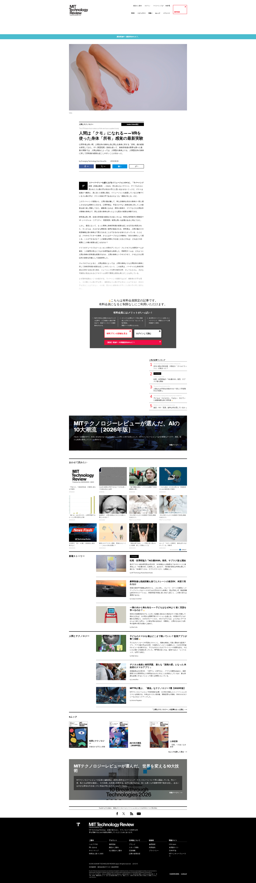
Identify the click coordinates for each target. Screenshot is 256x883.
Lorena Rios (135, 679)
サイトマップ (94, 850)
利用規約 (152, 847)
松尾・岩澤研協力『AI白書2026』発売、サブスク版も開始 (169, 377)
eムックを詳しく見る (176, 752)
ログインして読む (143, 333)
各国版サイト (174, 847)
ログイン (147, 6)
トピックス (142, 13)
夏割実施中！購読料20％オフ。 (128, 37)
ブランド (132, 844)
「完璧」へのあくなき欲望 (178, 744)
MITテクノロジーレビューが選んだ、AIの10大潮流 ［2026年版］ (127, 426)
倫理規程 (152, 844)
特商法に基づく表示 (96, 853)
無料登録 (177, 12)
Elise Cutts (134, 627)
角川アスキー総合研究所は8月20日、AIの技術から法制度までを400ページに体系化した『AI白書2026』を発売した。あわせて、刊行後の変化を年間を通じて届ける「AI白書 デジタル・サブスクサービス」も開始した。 (158, 566)
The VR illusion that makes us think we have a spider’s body (99, 128)
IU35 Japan (172, 844)
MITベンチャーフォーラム (177, 855)
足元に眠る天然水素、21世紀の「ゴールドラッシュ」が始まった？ (170, 366)
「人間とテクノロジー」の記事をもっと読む (168, 709)
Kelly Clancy (135, 656)
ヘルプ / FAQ (93, 844)
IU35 (132, 13)
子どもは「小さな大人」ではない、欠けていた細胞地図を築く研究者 (170, 398)
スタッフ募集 (134, 847)
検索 (167, 6)
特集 (150, 13)
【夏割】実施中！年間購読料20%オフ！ (120, 342)
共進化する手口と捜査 (97, 744)
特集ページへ (174, 445)
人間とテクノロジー (86, 124)
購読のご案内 (137, 6)
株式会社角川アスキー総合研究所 (108, 867)
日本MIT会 (172, 850)
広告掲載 (132, 850)
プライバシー (154, 850)
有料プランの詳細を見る (116, 333)
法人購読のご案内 (115, 850)
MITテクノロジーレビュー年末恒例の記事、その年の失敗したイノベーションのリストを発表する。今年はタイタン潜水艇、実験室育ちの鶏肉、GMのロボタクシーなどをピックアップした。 (158, 694)
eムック (157, 13)
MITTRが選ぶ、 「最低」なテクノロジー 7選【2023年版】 (158, 688)
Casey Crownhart (137, 599)
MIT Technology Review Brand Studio (142, 573)
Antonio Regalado (137, 700)
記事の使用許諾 (134, 853)
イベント (166, 13)
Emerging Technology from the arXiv (93, 161)
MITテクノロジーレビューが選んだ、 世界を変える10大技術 (126, 768)
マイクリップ (157, 6)
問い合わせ (93, 847)
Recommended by (174, 549)
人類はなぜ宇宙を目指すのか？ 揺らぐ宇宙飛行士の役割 (170, 388)
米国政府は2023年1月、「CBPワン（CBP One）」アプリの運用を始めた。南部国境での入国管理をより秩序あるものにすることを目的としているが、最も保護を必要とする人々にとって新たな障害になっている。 (158, 673)
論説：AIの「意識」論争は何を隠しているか (169, 406)
